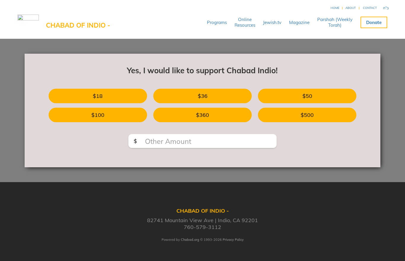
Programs (217, 22)
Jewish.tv (272, 22)
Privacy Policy (233, 240)
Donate (374, 22)
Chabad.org (190, 240)
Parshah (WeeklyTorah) (335, 22)
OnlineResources (245, 22)
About (350, 8)
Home (335, 8)
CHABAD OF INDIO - (78, 25)
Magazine (299, 22)
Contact (370, 8)
